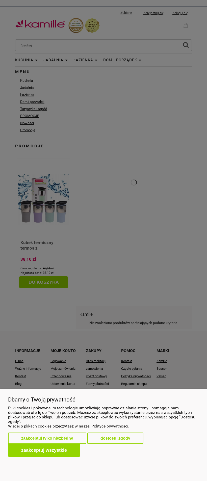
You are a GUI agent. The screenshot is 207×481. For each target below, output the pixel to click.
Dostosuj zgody (115, 438)
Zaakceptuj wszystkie (44, 450)
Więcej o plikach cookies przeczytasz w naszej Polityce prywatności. (68, 426)
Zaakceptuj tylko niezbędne (47, 438)
